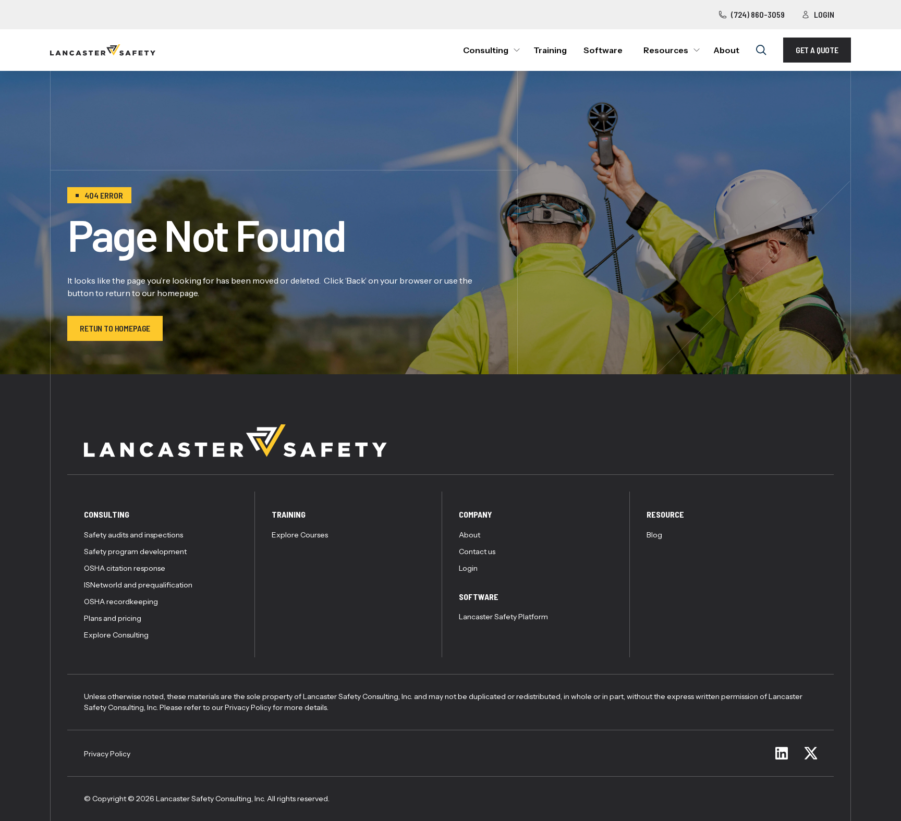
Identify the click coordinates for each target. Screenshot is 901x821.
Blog (654, 535)
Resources (665, 50)
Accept (417, 774)
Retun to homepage (115, 328)
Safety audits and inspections (133, 535)
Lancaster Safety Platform (503, 616)
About (726, 50)
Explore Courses (300, 535)
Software (603, 50)
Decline (513, 774)
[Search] (761, 50)
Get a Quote (817, 50)
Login (824, 14)
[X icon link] (811, 753)
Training (550, 50)
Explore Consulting (116, 635)
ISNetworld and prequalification (138, 585)
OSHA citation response (124, 568)
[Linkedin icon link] (781, 753)
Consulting (485, 50)
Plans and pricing (112, 618)
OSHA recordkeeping (121, 601)
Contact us (477, 551)
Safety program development (135, 551)
